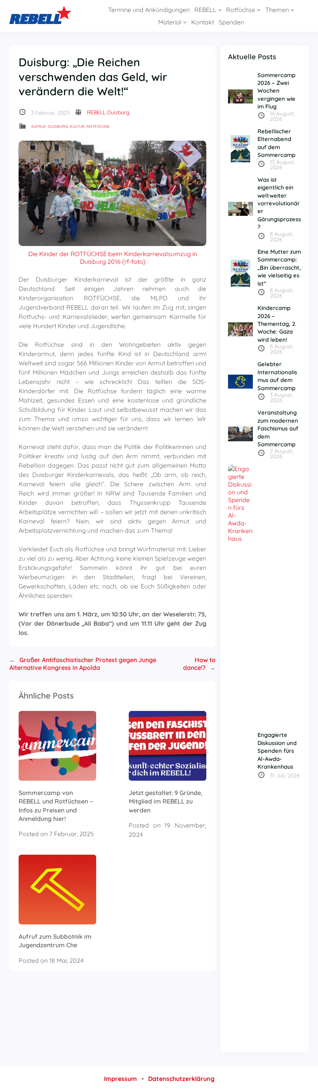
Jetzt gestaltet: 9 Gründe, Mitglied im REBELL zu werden (165, 801)
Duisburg (58, 126)
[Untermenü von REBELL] (220, 10)
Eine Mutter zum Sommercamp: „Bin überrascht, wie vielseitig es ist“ (279, 267)
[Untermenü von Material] (185, 22)
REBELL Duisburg (108, 112)
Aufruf (38, 126)
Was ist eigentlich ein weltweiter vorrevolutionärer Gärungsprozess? (279, 203)
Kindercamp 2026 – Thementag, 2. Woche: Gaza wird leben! (277, 323)
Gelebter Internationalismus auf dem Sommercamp (277, 375)
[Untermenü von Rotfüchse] (259, 10)
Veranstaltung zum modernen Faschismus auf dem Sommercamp (278, 428)
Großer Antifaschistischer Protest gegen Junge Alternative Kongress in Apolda (82, 663)
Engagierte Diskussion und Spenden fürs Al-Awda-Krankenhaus (277, 750)
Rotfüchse (98, 126)
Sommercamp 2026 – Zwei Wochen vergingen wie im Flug (277, 90)
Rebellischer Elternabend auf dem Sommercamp (277, 142)
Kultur (77, 126)
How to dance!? (199, 663)
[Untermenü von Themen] (292, 10)
